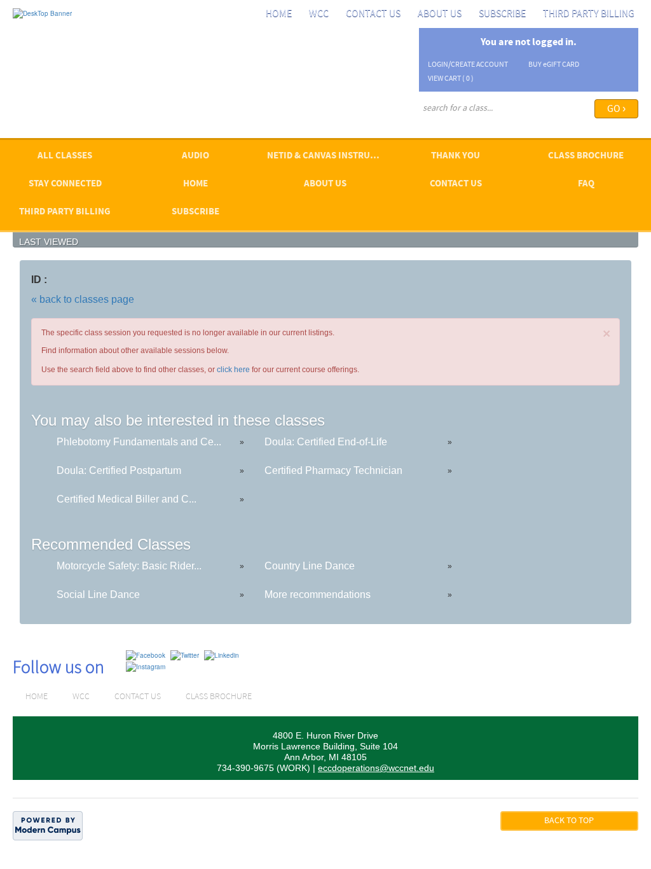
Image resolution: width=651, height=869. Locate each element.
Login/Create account (468, 65)
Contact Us (373, 14)
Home (279, 14)
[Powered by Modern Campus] (48, 825)
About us (440, 14)
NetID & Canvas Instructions (329, 156)
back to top (569, 821)
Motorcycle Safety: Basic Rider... (129, 565)
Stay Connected (65, 184)
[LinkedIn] (221, 654)
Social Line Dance (98, 594)
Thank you (455, 156)
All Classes (65, 156)
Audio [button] (195, 156)
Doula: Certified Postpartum (119, 470)
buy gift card (553, 65)
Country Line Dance (309, 565)
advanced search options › (461, 125)
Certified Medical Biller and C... (126, 499)
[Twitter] (184, 654)
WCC (319, 14)
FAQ (586, 184)
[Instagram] (145, 666)
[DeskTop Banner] (42, 12)
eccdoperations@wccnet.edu (376, 768)
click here (233, 369)
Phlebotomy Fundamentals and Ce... (139, 441)
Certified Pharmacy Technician (333, 470)
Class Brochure (586, 156)
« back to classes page (82, 299)
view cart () (451, 79)
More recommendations (317, 594)
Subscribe (502, 14)
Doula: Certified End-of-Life (325, 441)
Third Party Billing (588, 14)
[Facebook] (145, 654)
